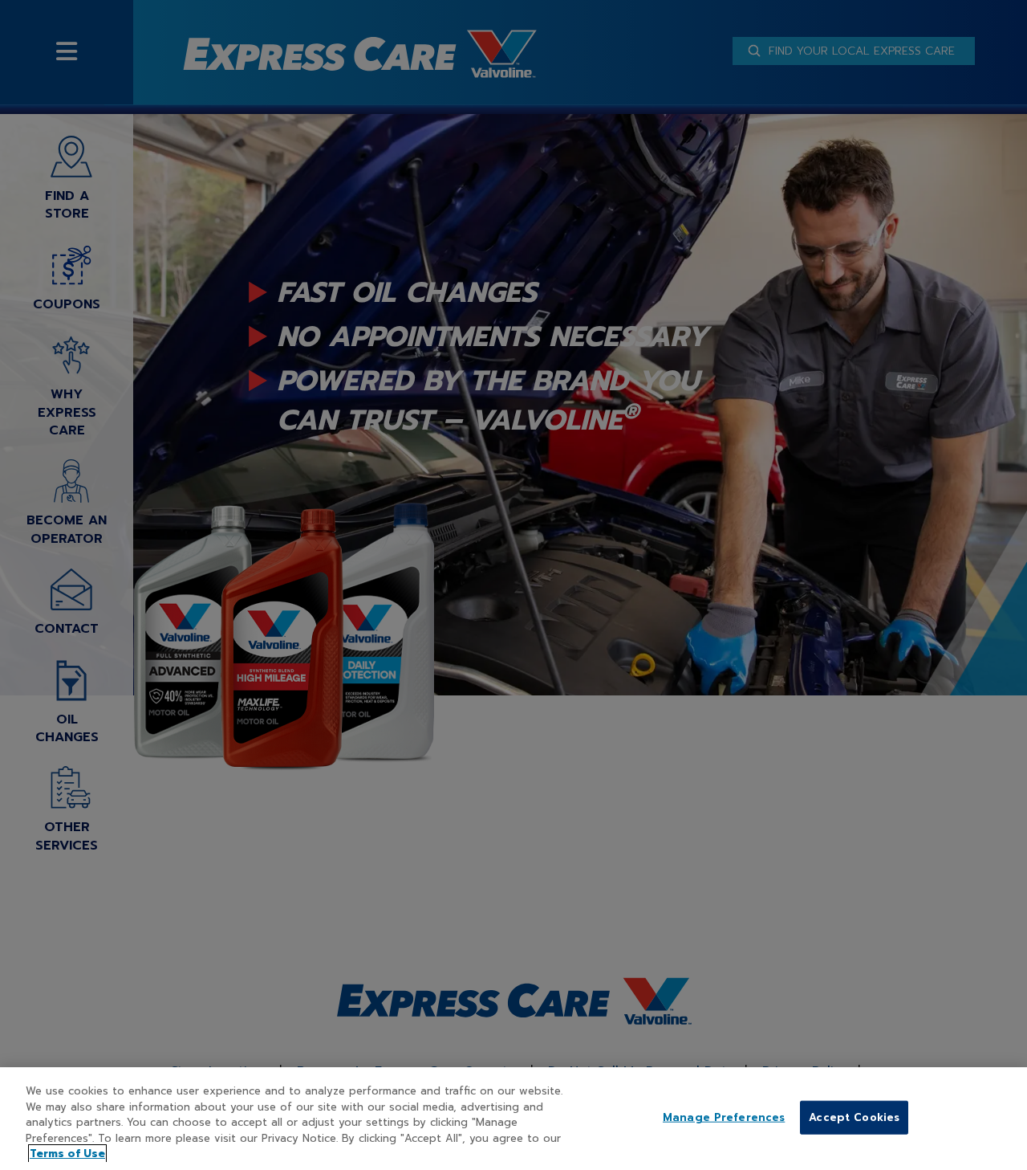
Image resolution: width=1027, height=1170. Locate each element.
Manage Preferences (724, 1117)
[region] (513, 1118)
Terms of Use (67, 1153)
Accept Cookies (854, 1117)
